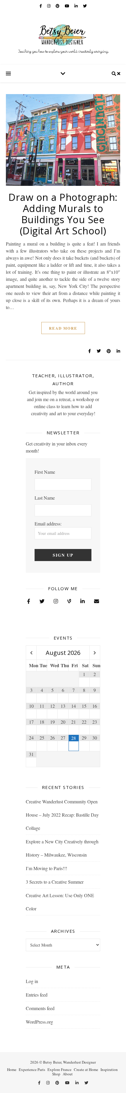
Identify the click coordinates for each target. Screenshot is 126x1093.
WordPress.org (39, 1022)
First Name (45, 472)
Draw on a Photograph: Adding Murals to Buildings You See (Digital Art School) (63, 214)
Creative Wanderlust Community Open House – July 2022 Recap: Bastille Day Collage (62, 814)
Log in (32, 981)
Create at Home (86, 1069)
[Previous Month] (31, 653)
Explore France (59, 1069)
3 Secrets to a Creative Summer (55, 882)
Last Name (45, 498)
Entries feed (36, 995)
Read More (63, 328)
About (68, 1074)
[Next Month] (95, 653)
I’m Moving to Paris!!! (46, 868)
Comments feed (40, 1008)
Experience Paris (32, 1069)
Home (11, 1069)
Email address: (48, 523)
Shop (56, 1074)
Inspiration (109, 1069)
